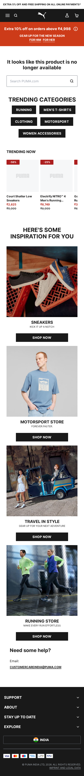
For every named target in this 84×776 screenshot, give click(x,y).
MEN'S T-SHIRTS (57, 110)
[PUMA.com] (42, 15)
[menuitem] (65, 767)
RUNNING (24, 110)
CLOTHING (24, 122)
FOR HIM (35, 39)
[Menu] (7, 15)
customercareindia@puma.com (35, 667)
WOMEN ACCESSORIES (42, 133)
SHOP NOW (42, 338)
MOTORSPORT (57, 122)
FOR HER (49, 39)
